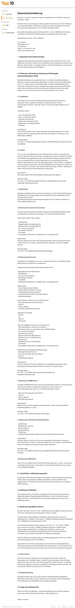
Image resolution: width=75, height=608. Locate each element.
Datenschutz (64, 606)
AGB (59, 606)
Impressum (71, 606)
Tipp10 (6, 606)
